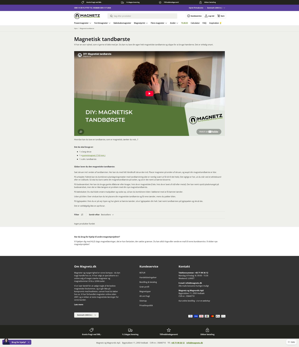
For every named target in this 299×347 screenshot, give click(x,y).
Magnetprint (139, 23)
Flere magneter (157, 23)
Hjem (76, 28)
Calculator (195, 23)
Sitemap (143, 300)
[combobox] (142, 16)
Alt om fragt (144, 296)
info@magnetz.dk (194, 343)
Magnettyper (145, 291)
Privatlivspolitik (146, 305)
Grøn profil (144, 286)
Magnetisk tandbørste (87, 28)
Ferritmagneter (101, 23)
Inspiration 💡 (215, 23)
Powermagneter (81, 23)
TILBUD (184, 23)
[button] (221, 15)
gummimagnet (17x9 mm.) (93, 155)
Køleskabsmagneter (122, 23)
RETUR (142, 272)
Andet (172, 23)
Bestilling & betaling (148, 282)
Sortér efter (94, 214)
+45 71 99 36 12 (178, 343)
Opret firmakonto (196, 8)
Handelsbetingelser (148, 277)
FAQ (204, 23)
